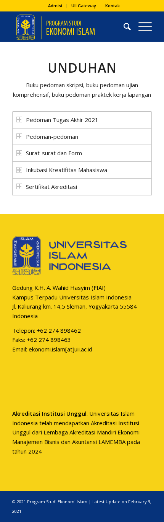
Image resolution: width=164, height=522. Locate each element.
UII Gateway (83, 5)
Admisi (55, 5)
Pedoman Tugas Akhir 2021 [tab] (62, 120)
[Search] (123, 26)
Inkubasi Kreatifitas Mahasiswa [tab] (66, 170)
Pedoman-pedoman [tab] (52, 136)
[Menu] (141, 26)
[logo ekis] (68, 26)
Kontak (112, 5)
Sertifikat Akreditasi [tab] (51, 186)
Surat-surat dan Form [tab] (54, 153)
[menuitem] (55, 6)
